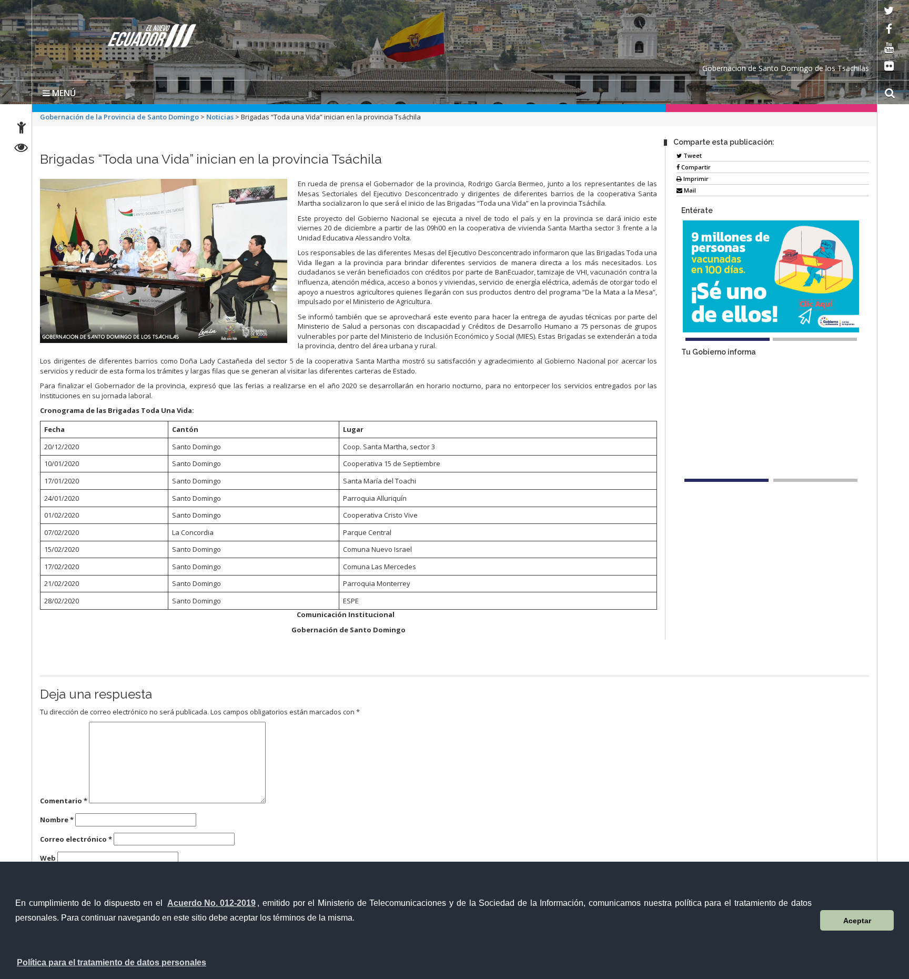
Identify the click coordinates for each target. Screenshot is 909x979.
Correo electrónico (76, 839)
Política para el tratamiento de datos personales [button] (111, 962)
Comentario (63, 800)
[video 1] (726, 534)
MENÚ (63, 93)
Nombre (57, 819)
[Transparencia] (21, 149)
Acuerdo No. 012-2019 (211, 903)
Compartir (695, 167)
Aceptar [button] (857, 920)
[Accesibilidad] (21, 129)
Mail (689, 190)
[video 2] (815, 534)
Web (48, 858)
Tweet (692, 155)
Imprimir (695, 179)
